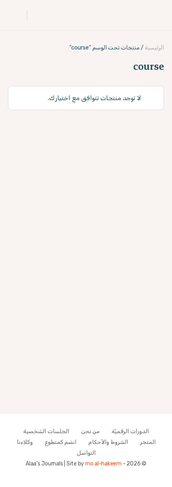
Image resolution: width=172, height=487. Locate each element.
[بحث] (37, 15)
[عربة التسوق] (15, 15)
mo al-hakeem (103, 463)
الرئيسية (154, 47)
